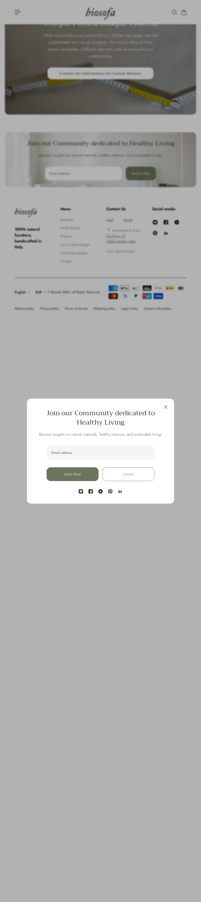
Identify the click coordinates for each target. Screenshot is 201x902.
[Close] (165, 407)
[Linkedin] (120, 491)
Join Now (72, 474)
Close (128, 474)
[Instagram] (80, 491)
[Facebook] (90, 491)
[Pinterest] (110, 491)
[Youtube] (100, 491)
